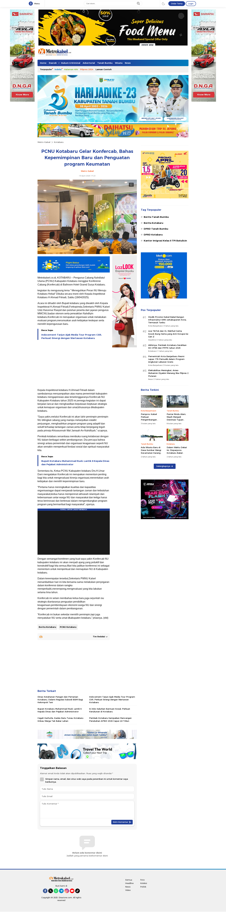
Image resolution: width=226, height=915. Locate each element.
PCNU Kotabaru (68, 627)
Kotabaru (58, 142)
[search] (138, 3)
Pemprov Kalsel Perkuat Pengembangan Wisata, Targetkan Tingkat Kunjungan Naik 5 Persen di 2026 (152, 421)
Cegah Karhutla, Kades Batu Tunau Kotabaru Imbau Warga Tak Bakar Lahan (60, 719)
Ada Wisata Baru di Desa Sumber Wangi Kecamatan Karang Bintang (151, 451)
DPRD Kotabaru (153, 234)
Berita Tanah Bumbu (156, 217)
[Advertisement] (74, 364)
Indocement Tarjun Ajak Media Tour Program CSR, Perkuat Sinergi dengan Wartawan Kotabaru (71, 336)
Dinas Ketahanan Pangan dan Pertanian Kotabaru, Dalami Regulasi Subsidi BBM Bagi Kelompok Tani (60, 700)
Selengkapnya (163, 466)
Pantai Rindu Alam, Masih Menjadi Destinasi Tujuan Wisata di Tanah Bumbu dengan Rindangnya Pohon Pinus (176, 422)
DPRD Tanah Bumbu (156, 228)
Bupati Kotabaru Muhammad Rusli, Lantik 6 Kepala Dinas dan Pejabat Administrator (75, 463)
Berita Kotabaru (47, 627)
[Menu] (31, 4)
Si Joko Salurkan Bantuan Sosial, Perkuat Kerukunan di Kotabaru (109, 710)
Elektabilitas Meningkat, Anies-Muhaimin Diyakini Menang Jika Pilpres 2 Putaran (168, 373)
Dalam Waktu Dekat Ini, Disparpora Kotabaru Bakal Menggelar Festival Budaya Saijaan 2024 (177, 453)
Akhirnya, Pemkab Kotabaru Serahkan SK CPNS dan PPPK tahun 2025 (167, 346)
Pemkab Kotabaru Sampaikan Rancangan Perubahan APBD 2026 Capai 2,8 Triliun (110, 719)
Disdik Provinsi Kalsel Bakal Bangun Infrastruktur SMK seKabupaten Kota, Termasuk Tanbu (167, 320)
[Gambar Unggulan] (87, 253)
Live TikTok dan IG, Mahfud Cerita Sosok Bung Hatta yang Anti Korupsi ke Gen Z (168, 334)
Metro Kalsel (44, 142)
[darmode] (163, 3)
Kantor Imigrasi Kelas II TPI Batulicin (165, 240)
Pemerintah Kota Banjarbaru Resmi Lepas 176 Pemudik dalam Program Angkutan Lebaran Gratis (166, 359)
